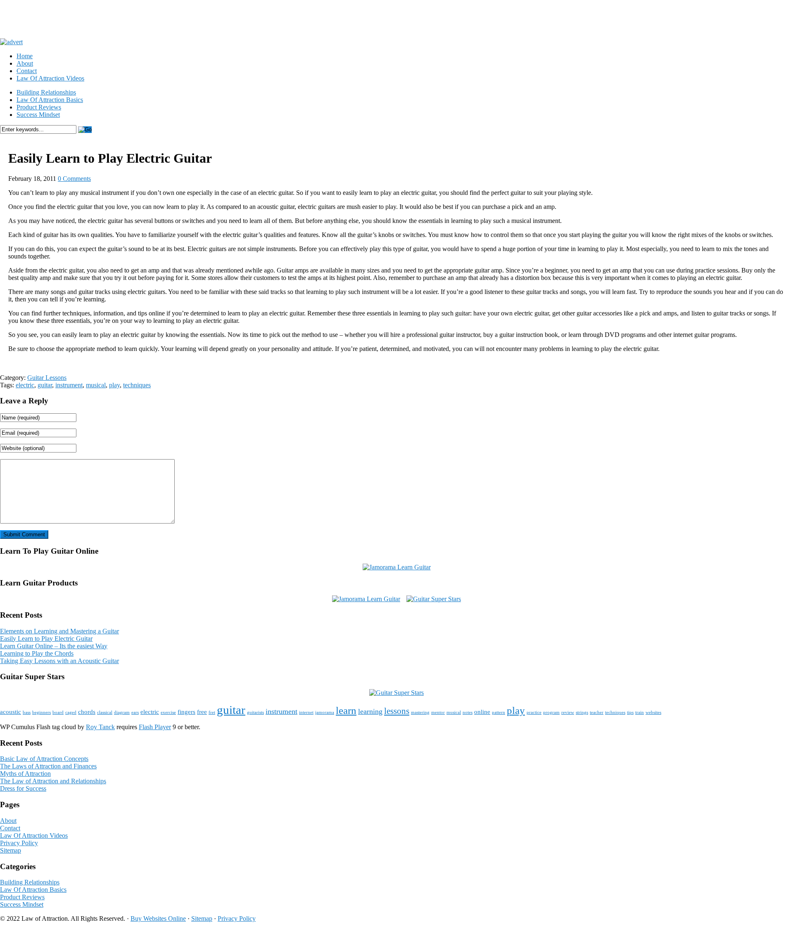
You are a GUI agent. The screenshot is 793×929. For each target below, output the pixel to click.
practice (534, 712)
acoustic (10, 711)
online (482, 711)
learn (346, 710)
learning (370, 711)
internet (306, 712)
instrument (69, 385)
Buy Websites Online (158, 918)
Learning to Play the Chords (37, 653)
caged (70, 712)
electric (25, 385)
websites (653, 712)
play (114, 385)
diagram (122, 712)
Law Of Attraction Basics (50, 99)
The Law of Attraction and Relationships (53, 780)
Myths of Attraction (25, 773)
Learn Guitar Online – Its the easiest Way (53, 645)
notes (467, 712)
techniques (137, 385)
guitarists (255, 712)
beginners (41, 712)
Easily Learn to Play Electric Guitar (46, 638)
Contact (27, 70)
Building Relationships (46, 92)
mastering (420, 712)
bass (27, 712)
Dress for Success (23, 788)
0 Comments (74, 178)
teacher (596, 712)
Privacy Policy (19, 842)
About (25, 63)
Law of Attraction (79, 19)
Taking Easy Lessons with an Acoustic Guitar (59, 660)
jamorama (324, 712)
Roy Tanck (100, 726)
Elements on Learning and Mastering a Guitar (59, 631)
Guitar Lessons (46, 377)
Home (25, 55)
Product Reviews (39, 107)
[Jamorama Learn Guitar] (397, 567)
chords (86, 711)
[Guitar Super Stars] (433, 598)
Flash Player (155, 726)
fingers (186, 711)
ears (135, 712)
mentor (438, 712)
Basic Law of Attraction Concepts (44, 758)
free (202, 711)
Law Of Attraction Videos (50, 78)
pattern (498, 712)
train (639, 712)
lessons (396, 711)
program (551, 712)
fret (212, 712)
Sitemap (10, 850)
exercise (168, 712)
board (58, 712)
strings (582, 712)
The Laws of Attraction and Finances (48, 766)
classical (104, 712)
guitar (45, 385)
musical (96, 385)
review (567, 712)
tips (630, 712)
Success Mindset (38, 114)
